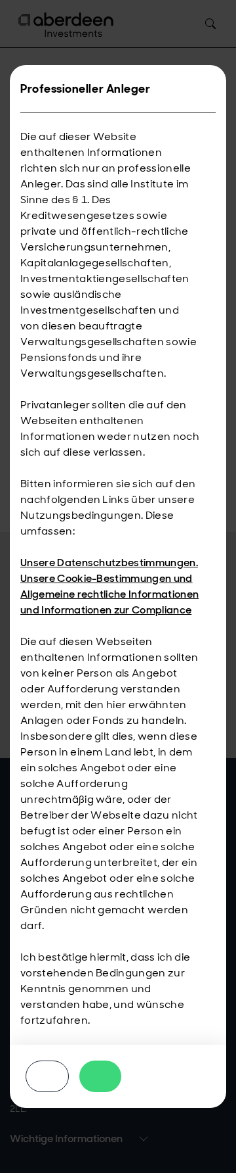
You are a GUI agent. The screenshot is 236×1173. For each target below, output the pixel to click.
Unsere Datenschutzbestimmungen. (109, 562)
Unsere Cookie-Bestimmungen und (106, 578)
